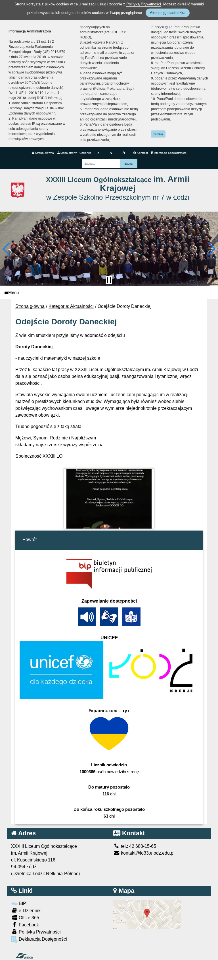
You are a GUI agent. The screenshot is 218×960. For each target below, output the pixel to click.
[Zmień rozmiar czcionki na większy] (110, 153)
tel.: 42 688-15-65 (138, 846)
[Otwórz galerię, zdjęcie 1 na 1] (109, 499)
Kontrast (142, 152)
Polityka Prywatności (39, 932)
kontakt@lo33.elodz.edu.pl (147, 853)
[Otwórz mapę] (147, 914)
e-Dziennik (29, 910)
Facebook (28, 924)
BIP (22, 903)
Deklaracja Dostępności (42, 939)
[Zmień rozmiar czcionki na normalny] (98, 153)
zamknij (158, 134)
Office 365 (28, 917)
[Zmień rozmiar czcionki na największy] (124, 153)
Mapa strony (68, 152)
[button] (7, 249)
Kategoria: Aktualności (71, 306)
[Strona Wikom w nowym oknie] (24, 956)
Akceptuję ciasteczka (167, 13)
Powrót (29, 539)
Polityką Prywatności (143, 4)
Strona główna (44, 152)
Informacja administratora (169, 152)
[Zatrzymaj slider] (109, 280)
